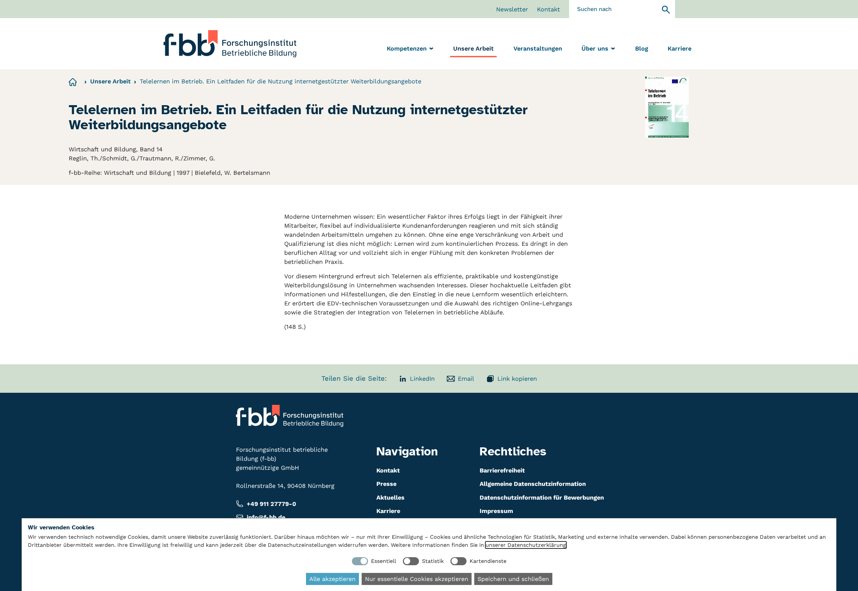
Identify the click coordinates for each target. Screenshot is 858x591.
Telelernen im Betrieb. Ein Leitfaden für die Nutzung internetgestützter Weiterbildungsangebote (280, 81)
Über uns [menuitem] (594, 48)
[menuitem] (473, 49)
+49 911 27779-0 (271, 503)
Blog (641, 48)
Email (466, 378)
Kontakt (548, 9)
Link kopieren (517, 378)
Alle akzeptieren (332, 579)
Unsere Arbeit (473, 48)
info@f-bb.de (266, 517)
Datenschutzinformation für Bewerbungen (542, 497)
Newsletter (512, 9)
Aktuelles (390, 497)
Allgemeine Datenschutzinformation (533, 483)
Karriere (679, 48)
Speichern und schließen (513, 579)
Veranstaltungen (537, 48)
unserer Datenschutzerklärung (526, 545)
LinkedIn (422, 378)
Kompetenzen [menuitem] (407, 48)
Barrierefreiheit (502, 470)
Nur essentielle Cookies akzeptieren (416, 579)
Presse (386, 483)
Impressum (496, 510)
